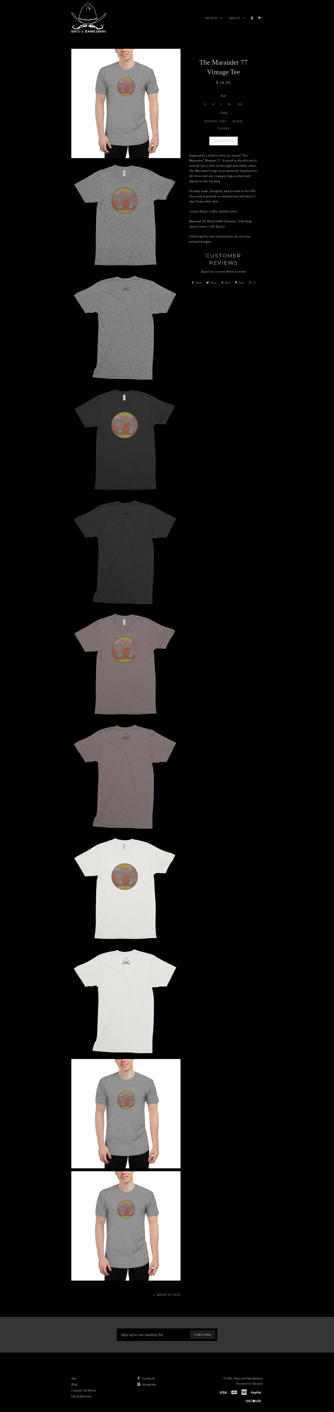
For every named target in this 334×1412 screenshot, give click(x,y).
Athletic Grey (215, 121)
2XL (240, 104)
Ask (73, 1378)
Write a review (236, 271)
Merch (212, 18)
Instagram (148, 1384)
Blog (74, 1384)
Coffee (223, 128)
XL (230, 104)
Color (223, 113)
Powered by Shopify (249, 1383)
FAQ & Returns (81, 1396)
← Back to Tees (167, 1295)
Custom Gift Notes (83, 1390)
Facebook (148, 1378)
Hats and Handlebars (248, 1378)
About (235, 18)
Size (223, 96)
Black (238, 121)
